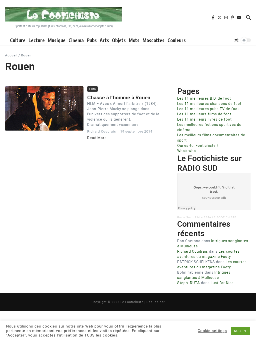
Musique (57, 40)
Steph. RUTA (188, 283)
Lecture (36, 40)
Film (92, 89)
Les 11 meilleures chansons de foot (209, 104)
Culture (18, 40)
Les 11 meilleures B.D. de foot (204, 98)
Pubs (92, 40)
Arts (104, 40)
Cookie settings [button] (212, 331)
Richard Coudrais (192, 251)
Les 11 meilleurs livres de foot (204, 119)
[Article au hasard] (236, 40)
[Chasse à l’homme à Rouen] (44, 108)
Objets (119, 40)
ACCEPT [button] (240, 331)
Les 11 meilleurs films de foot (204, 114)
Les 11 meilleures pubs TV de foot (208, 109)
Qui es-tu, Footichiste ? (198, 146)
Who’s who (186, 151)
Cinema (76, 40)
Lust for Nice (222, 283)
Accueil (11, 55)
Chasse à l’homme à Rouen (118, 98)
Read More (97, 138)
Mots (134, 40)
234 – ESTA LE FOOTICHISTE (215, 217)
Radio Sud (184, 217)
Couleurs (177, 40)
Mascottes (153, 40)
